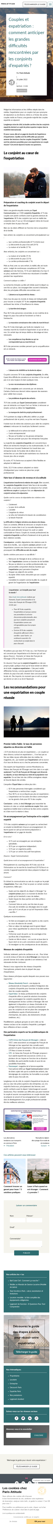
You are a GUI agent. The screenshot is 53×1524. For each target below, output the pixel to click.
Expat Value (13, 994)
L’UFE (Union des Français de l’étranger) (24, 1040)
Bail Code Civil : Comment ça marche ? (24, 1281)
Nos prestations (16, 1395)
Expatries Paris (21, 90)
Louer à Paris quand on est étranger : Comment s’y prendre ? (37, 1189)
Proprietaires (14, 1376)
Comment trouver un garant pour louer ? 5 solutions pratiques (13, 1189)
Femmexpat (13, 1066)
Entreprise (14, 1384)
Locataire (13, 1380)
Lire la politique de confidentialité (13, 1513)
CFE (10, 1053)
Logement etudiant (17, 1399)
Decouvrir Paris (15, 1387)
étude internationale (19, 597)
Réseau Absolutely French (18, 983)
